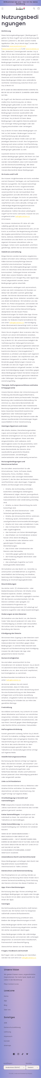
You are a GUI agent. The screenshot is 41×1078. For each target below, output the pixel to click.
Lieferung (7, 1032)
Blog (5, 1005)
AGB (5, 1023)
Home (6, 996)
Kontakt (7, 1041)
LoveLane (17, 1073)
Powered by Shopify (26, 1073)
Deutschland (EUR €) (13, 1067)
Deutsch (30, 1067)
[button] (2, 8)
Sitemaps (7, 1046)
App (5, 1001)
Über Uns (7, 1010)
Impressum (8, 1036)
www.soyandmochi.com (11, 49)
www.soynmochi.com (17, 46)
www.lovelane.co (32, 49)
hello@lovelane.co (22, 216)
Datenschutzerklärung (12, 1027)
